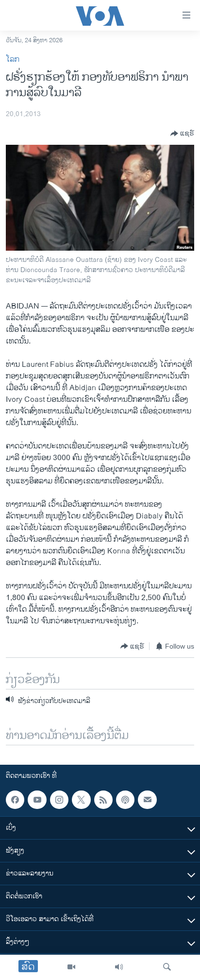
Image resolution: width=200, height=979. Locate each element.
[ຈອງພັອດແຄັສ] (147, 799)
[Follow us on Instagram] (59, 799)
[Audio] (118, 967)
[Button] (182, 133)
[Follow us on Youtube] (37, 799)
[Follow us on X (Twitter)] (81, 799)
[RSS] (103, 799)
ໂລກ (12, 59)
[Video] (71, 967)
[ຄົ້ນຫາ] (167, 967)
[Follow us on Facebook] (15, 799)
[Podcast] (125, 799)
